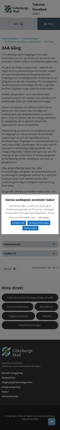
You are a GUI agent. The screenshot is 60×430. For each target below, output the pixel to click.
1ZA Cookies (43, 217)
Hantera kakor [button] (30, 228)
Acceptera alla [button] (18, 223)
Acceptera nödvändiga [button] (38, 223)
